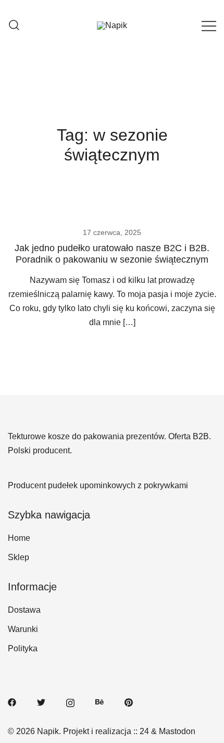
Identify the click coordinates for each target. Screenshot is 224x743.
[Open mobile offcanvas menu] (209, 26)
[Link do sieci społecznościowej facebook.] (12, 702)
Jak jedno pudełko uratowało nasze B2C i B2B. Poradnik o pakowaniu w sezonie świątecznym (112, 254)
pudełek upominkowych (91, 485)
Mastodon (177, 731)
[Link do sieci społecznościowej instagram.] (70, 702)
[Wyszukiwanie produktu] (14, 26)
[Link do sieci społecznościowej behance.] (99, 702)
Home (19, 538)
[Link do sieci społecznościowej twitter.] (41, 702)
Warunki (23, 629)
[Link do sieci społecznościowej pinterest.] (129, 702)
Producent (27, 485)
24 (144, 731)
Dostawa (24, 609)
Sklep (18, 557)
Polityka (23, 648)
